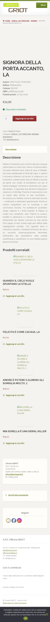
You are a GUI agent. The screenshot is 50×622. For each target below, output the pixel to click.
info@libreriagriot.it (14, 474)
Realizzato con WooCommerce (14, 603)
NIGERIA (34, 21)
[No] (47, 614)
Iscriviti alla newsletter (18, 495)
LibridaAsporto (12, 139)
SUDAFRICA (7, 137)
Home (7, 21)
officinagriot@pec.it (10, 553)
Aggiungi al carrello (24, 118)
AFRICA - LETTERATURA (20, 21)
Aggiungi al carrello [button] (15, 296)
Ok (26, 618)
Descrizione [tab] (11, 149)
